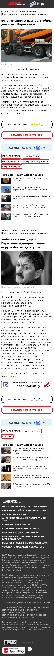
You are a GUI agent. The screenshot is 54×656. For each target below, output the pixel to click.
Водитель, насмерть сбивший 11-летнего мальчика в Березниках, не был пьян (30, 206)
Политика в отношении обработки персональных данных (20, 611)
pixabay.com (7, 64)
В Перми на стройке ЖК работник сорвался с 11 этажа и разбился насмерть (30, 188)
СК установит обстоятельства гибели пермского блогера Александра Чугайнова (29, 450)
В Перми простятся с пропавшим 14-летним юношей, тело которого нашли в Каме (30, 468)
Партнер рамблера (26, 642)
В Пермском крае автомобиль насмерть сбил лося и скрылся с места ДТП (30, 215)
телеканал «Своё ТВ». (13, 80)
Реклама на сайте (13, 510)
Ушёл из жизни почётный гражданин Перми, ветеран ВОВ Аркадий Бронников (31, 476)
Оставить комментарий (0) (27, 135)
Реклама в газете (36, 510)
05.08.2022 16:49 (9, 11)
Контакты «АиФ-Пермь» (16, 524)
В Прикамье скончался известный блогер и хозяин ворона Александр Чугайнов (31, 458)
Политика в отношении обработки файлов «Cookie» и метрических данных (24, 616)
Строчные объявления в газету (20, 528)
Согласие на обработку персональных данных (25, 607)
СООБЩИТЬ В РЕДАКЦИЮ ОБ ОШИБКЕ (23, 547)
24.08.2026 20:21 (9, 230)
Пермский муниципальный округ (18, 287)
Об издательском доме (16, 506)
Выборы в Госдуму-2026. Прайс (20, 532)
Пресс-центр (40, 506)
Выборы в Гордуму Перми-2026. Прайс (24, 543)
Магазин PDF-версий (14, 514)
